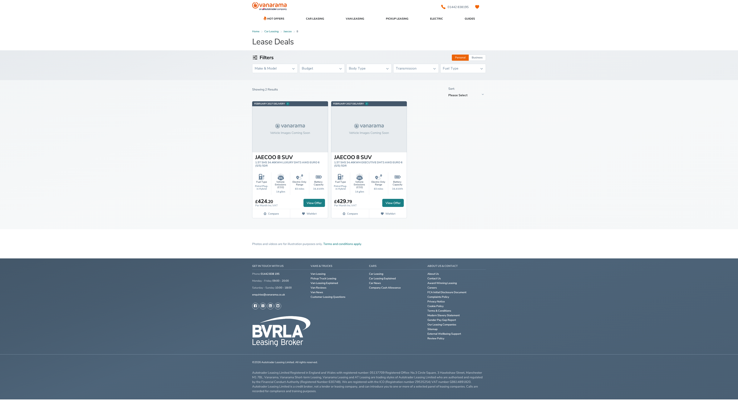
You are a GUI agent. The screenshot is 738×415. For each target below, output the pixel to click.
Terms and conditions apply (342, 244)
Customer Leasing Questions (328, 297)
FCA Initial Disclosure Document (446, 292)
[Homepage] (269, 7)
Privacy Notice (436, 301)
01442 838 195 (270, 274)
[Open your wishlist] (477, 6)
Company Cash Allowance (385, 287)
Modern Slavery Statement (443, 315)
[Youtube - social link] (278, 306)
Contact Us (434, 278)
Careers (432, 287)
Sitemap (432, 329)
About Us (433, 274)
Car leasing (271, 31)
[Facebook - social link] (255, 306)
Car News (375, 283)
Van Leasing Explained (324, 283)
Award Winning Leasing (442, 283)
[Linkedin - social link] (270, 306)
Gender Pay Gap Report (441, 320)
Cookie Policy (435, 306)
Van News (317, 292)
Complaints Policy (438, 297)
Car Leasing (376, 274)
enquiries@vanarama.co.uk (268, 294)
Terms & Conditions (439, 310)
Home (255, 31)
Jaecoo (287, 31)
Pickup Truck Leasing (323, 278)
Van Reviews (318, 287)
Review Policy (435, 338)
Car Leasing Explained (382, 278)
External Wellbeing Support (444, 333)
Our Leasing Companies (441, 324)
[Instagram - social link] (263, 306)
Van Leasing (318, 274)
